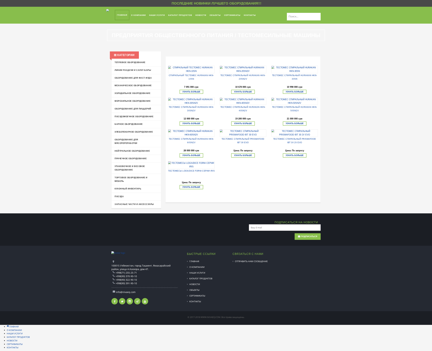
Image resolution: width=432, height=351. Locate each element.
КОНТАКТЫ (195, 301)
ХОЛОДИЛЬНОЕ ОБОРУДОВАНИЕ (132, 93)
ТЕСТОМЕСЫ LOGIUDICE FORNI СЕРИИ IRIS (191, 171)
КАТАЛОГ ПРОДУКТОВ (200, 278)
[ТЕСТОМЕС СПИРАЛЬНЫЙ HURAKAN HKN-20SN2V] (243, 69)
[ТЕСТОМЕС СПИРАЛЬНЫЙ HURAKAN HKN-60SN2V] (191, 133)
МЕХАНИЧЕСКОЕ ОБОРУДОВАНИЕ (133, 85)
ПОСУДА (119, 196)
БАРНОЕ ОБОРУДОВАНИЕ (129, 124)
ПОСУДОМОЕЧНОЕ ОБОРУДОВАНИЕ (134, 116)
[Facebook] (114, 301)
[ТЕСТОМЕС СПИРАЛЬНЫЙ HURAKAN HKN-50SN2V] (295, 101)
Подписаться (309, 236)
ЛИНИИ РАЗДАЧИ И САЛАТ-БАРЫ (133, 70)
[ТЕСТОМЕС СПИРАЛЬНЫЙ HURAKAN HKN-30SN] (295, 69)
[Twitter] (122, 301)
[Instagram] (130, 301)
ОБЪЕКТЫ (194, 289)
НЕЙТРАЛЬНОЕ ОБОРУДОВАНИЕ (132, 151)
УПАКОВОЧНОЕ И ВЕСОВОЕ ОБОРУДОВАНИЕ (130, 168)
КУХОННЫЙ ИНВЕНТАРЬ (128, 189)
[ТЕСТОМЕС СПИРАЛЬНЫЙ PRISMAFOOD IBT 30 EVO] (243, 133)
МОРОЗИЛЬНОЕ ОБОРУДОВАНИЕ (133, 101)
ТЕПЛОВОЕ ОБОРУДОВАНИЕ (130, 62)
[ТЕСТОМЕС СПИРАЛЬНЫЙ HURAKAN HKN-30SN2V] (191, 101)
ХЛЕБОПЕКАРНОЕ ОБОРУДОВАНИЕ (134, 132)
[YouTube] (145, 301)
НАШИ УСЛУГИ (197, 272)
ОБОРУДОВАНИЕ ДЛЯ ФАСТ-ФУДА (133, 78)
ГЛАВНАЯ (194, 261)
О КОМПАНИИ (197, 267)
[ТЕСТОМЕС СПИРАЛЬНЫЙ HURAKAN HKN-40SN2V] (243, 101)
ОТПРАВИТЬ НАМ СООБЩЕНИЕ (251, 261)
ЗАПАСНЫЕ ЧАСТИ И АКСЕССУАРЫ (134, 204)
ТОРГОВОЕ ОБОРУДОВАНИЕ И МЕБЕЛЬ (131, 179)
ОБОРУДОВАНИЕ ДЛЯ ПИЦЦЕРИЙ (133, 109)
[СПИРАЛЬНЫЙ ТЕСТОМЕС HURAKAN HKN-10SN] (191, 69)
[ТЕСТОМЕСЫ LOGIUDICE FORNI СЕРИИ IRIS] (191, 165)
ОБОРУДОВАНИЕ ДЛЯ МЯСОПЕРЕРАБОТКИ (126, 141)
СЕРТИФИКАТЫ (197, 295)
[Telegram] (137, 301)
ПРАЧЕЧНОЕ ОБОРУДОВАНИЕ (131, 158)
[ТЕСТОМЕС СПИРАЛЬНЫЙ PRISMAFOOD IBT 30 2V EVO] (295, 133)
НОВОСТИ (194, 284)
